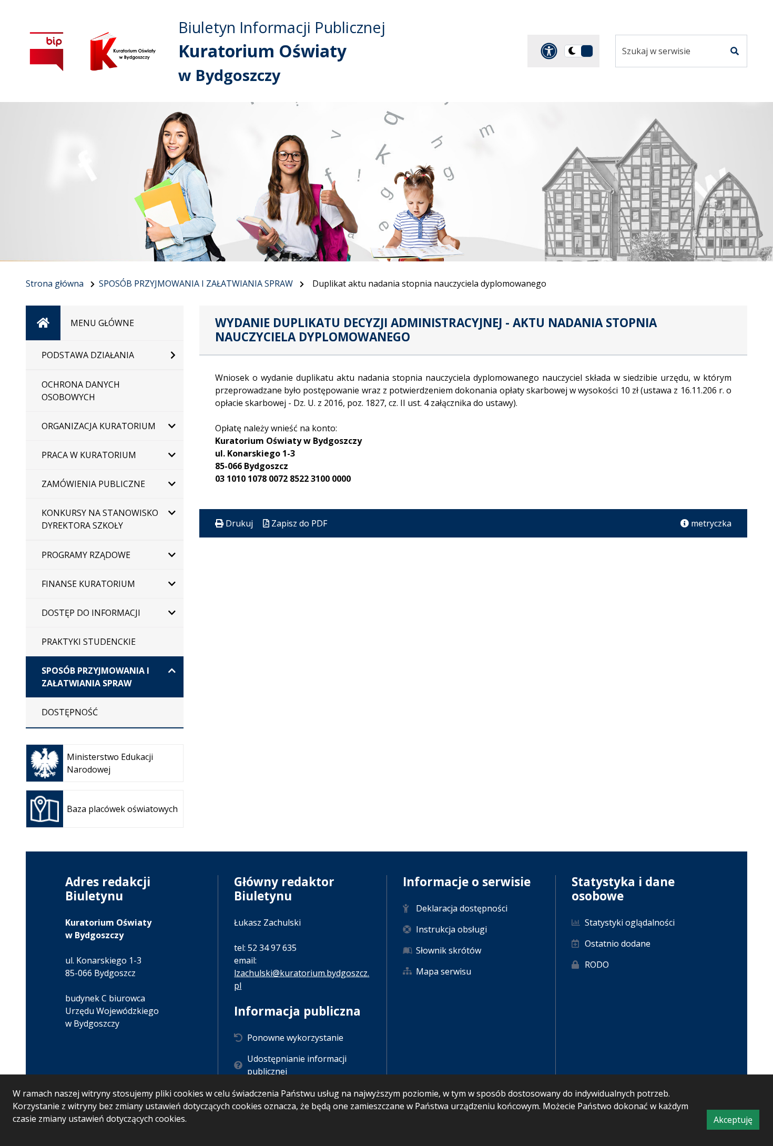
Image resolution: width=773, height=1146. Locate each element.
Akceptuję (736, 1121)
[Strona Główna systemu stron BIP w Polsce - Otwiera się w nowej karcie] (47, 51)
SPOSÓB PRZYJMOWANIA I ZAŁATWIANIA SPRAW (196, 283)
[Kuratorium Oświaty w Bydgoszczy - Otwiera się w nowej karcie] (123, 51)
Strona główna (55, 283)
